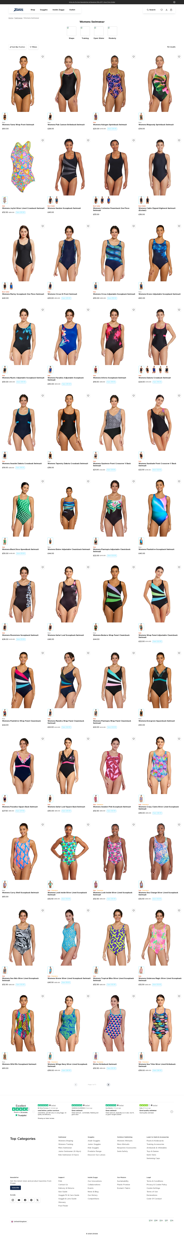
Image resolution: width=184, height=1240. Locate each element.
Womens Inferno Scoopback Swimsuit (109, 378)
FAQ (60, 1181)
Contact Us (63, 1185)
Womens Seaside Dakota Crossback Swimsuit (22, 463)
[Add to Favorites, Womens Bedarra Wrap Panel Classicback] (134, 567)
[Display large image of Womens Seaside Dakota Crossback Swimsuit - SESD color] (5, 455)
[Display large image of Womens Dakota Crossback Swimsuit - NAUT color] (154, 369)
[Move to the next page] (108, 1085)
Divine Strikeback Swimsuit (105, 1064)
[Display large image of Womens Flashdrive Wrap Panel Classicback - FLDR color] (5, 712)
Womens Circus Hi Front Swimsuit (62, 294)
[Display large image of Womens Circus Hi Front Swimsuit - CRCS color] (50, 286)
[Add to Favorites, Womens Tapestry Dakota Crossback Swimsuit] (88, 396)
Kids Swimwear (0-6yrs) (68, 1155)
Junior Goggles (94, 1144)
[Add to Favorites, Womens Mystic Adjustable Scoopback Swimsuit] (43, 310)
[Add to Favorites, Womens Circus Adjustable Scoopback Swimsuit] (134, 226)
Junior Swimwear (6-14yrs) (69, 1151)
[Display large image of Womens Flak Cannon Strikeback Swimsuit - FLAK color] (50, 116)
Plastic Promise (123, 1185)
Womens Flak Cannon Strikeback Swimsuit (66, 125)
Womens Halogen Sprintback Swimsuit (110, 125)
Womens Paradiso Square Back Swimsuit (20, 807)
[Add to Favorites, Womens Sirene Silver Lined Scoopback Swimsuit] (88, 910)
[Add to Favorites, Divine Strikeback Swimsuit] (134, 996)
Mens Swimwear (65, 1148)
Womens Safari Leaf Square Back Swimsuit (66, 807)
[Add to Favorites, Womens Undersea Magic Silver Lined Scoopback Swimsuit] (179, 910)
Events (90, 1188)
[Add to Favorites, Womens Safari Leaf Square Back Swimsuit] (88, 739)
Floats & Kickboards (155, 1141)
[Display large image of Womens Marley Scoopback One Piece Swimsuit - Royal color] (11, 286)
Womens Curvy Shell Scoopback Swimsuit (20, 893)
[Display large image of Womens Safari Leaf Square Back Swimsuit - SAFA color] (50, 798)
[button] (174, 2)
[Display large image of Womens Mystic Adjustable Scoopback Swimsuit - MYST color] (5, 369)
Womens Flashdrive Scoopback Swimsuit (156, 549)
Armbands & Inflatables (157, 1148)
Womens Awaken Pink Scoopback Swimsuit (112, 807)
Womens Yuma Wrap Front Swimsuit (18, 125)
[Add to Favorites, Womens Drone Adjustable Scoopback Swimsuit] (179, 226)
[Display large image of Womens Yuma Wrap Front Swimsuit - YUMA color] (5, 116)
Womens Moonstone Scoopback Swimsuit (20, 635)
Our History (93, 1195)
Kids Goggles (93, 1148)
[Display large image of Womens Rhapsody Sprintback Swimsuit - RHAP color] (141, 116)
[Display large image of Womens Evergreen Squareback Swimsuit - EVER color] (141, 712)
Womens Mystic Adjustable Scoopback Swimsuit (23, 378)
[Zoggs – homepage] (18, 10)
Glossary (62, 1202)
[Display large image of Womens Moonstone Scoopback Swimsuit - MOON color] (5, 627)
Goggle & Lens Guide (67, 1199)
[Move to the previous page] (76, 1085)
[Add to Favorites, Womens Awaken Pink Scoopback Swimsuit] (134, 739)
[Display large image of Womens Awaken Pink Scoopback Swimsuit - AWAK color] (96, 798)
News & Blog (93, 1192)
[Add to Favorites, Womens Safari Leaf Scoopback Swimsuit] (88, 567)
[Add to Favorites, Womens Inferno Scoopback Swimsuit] (134, 310)
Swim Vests (151, 1155)
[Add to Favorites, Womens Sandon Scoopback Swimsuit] (88, 140)
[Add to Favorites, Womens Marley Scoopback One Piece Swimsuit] (43, 226)
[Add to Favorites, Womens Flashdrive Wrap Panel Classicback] (43, 653)
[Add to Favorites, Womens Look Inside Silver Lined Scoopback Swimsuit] (88, 825)
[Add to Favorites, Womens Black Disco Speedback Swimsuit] (43, 481)
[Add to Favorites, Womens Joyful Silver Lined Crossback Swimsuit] (43, 140)
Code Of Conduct (154, 1199)
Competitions (93, 1199)
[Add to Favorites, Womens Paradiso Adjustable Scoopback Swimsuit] (88, 310)
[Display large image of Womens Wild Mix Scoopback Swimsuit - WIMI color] (5, 1056)
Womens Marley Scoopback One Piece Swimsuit (23, 294)
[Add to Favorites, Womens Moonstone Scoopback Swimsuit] (43, 567)
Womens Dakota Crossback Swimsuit (155, 378)
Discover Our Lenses (96, 1155)
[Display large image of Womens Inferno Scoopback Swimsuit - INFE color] (96, 369)
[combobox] (17, 47)
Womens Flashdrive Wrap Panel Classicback (21, 721)
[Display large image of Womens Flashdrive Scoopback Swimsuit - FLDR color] (141, 541)
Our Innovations (95, 1181)
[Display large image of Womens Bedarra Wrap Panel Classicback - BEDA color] (96, 627)
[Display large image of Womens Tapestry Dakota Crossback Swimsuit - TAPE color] (50, 455)
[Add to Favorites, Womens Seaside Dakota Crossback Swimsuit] (43, 396)
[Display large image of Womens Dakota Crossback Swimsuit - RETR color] (160, 369)
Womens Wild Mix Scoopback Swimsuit (19, 1064)
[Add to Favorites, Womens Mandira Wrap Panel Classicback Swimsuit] (88, 653)
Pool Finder (63, 1206)
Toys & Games (153, 1151)
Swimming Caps (153, 1158)
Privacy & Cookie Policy (157, 1185)
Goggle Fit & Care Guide (68, 1195)
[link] (12, 1200)
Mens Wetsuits (123, 1144)
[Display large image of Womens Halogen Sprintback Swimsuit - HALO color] (96, 116)
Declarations (152, 1195)
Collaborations (94, 1185)
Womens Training (65, 1144)
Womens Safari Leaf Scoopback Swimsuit (66, 635)
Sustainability (123, 1181)
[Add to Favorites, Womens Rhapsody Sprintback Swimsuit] (179, 57)
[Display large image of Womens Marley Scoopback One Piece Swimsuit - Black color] (5, 286)
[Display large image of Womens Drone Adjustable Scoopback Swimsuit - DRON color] (141, 286)
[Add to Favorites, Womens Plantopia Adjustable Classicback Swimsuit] (134, 481)
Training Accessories (155, 1144)
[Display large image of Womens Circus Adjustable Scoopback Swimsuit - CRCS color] (96, 286)
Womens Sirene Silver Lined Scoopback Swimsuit (69, 978)
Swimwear (18, 18)
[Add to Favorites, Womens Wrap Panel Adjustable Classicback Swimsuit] (179, 567)
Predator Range (94, 1151)
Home (11, 18)
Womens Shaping (65, 1141)
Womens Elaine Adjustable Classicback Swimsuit (69, 549)
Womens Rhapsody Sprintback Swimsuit (156, 125)
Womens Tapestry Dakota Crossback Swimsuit (68, 463)
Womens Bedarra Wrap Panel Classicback (111, 635)
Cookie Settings (153, 1188)
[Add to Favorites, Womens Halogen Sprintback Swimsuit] (134, 57)
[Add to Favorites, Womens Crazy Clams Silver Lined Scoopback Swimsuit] (179, 739)
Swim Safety (122, 1151)
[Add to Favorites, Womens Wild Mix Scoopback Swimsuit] (43, 996)
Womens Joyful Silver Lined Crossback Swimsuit (23, 208)
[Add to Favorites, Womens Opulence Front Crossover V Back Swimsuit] (134, 396)
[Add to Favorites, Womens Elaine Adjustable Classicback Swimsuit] (88, 481)
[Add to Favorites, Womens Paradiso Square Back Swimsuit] (43, 739)
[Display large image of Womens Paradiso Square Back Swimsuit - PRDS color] (5, 798)
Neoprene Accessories (126, 1148)
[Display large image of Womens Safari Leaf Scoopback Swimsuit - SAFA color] (50, 627)
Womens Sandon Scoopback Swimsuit (64, 208)
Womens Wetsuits (124, 1141)
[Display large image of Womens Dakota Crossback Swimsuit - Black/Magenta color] (141, 369)
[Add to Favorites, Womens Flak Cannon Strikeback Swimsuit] (88, 57)
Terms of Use (152, 1192)
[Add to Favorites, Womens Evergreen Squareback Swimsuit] (179, 653)
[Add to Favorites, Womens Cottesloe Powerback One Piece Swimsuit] (134, 140)
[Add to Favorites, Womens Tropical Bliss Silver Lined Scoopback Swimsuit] (134, 910)
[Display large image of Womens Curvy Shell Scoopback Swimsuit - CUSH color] (5, 884)
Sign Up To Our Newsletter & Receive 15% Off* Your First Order (92, 2)
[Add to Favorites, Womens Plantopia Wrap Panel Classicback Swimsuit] (134, 653)
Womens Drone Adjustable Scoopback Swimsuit (159, 294)
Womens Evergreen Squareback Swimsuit (157, 721)
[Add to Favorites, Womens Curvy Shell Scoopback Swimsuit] (43, 825)
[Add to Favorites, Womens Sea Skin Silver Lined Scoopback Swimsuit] (43, 910)
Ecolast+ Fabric (123, 1188)
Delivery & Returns (66, 1188)
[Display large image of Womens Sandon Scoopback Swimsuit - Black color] (50, 200)
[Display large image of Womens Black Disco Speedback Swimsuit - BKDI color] (5, 541)
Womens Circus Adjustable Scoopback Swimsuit (114, 294)
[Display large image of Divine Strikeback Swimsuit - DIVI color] (96, 1056)
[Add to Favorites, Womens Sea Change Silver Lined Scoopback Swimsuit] (179, 825)
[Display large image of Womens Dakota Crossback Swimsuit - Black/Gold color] (147, 369)
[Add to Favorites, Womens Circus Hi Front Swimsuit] (88, 226)
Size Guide (62, 1192)
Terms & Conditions (155, 1181)
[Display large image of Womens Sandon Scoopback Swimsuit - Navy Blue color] (57, 200)
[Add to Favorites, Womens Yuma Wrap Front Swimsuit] (43, 57)
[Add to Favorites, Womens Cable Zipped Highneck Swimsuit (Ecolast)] (179, 140)
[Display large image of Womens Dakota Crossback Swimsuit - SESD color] (167, 369)
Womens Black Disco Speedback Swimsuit (20, 549)
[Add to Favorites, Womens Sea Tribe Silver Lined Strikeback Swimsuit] (179, 996)
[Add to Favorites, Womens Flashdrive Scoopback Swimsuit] (179, 481)
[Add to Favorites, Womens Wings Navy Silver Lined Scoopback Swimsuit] (88, 996)
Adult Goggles (94, 1141)
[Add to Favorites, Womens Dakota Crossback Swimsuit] (179, 310)
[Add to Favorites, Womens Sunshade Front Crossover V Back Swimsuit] (179, 396)
